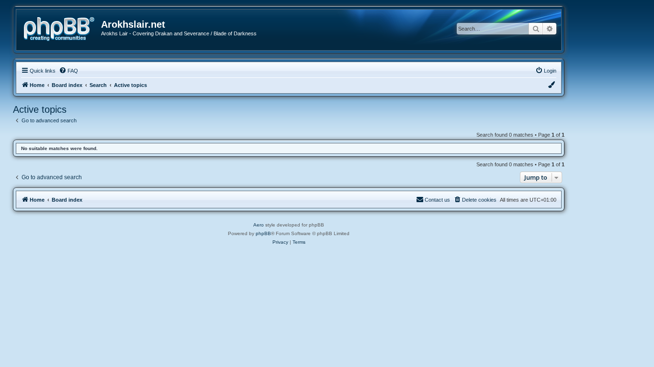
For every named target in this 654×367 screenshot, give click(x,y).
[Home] (62, 28)
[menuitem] (68, 70)
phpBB (263, 233)
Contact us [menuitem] (437, 200)
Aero (258, 224)
